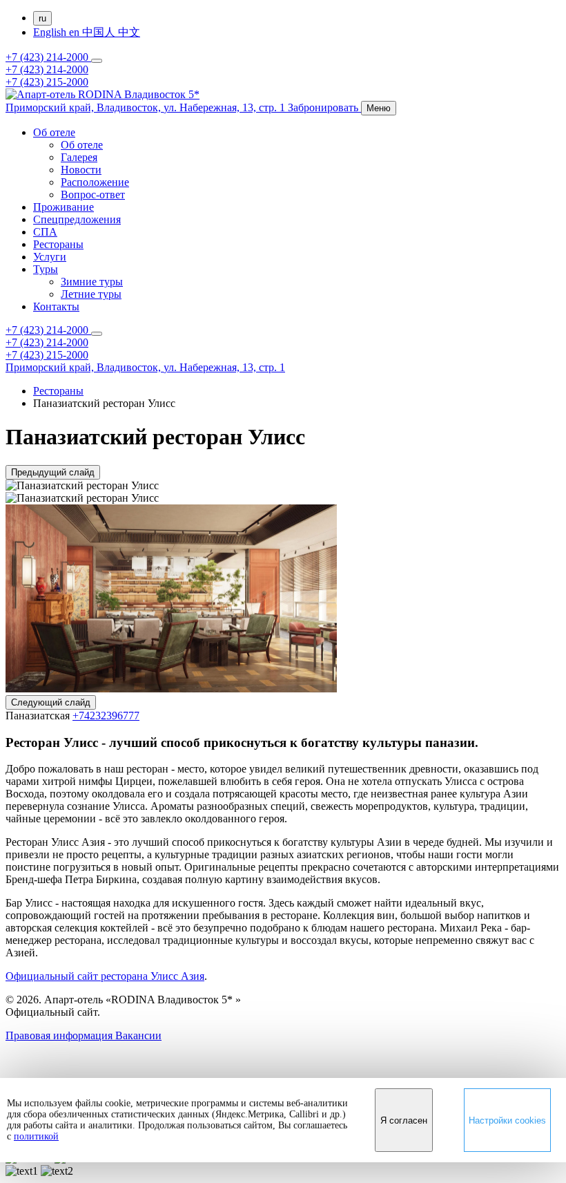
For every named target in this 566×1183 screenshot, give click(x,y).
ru (42, 18)
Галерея (79, 157)
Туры (45, 269)
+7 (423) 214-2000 (48, 57)
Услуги (49, 257)
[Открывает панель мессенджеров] (96, 61)
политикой (36, 1136)
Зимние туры (92, 281)
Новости (81, 170)
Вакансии (138, 1035)
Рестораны (58, 244)
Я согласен (403, 1120)
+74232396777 (105, 715)
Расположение (95, 182)
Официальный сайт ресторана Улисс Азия (105, 976)
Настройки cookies (507, 1120)
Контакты (56, 306)
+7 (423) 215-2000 (47, 82)
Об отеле (54, 132)
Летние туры (91, 294)
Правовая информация (60, 1035)
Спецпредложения (77, 219)
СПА (45, 232)
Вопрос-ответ (93, 194)
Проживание (63, 207)
